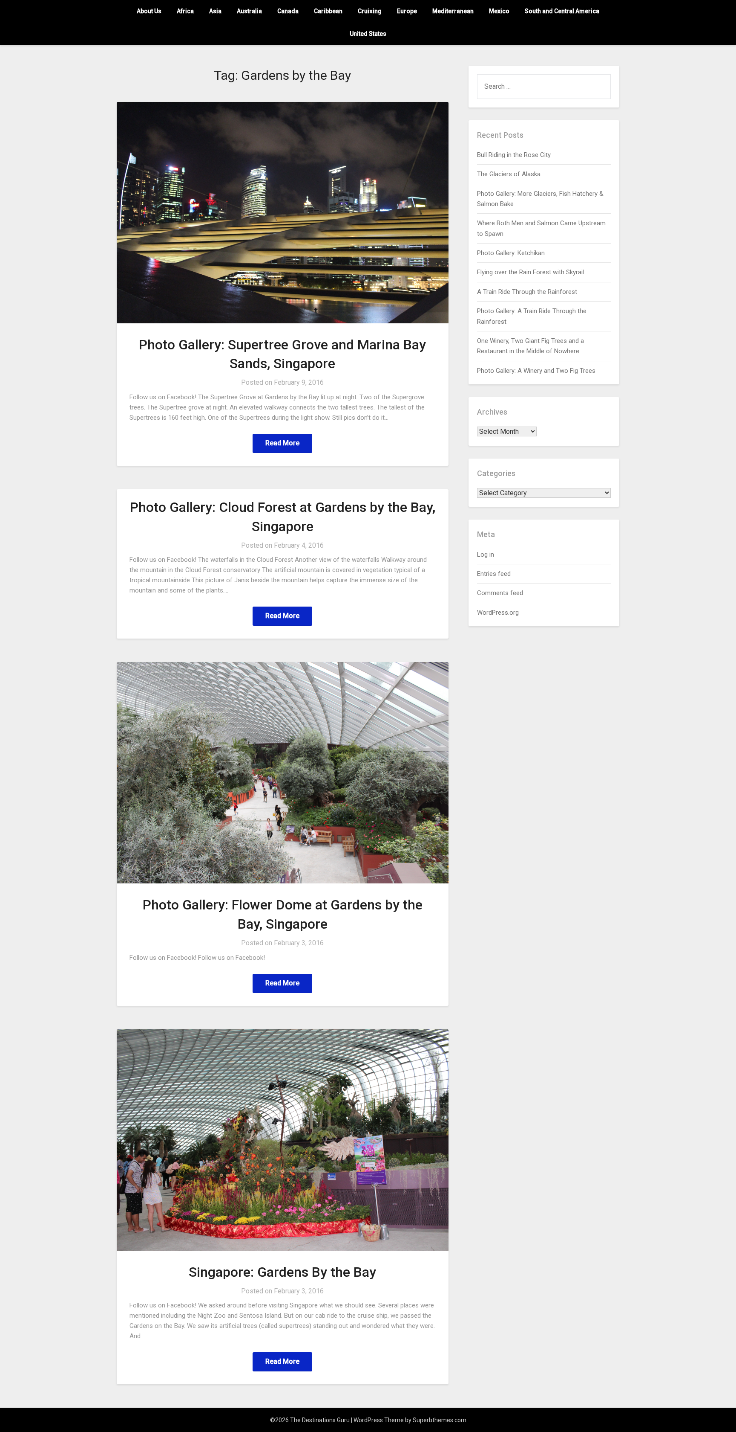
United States (368, 33)
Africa (185, 11)
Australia (249, 11)
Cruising (370, 11)
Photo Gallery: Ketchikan (511, 253)
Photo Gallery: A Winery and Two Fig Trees (536, 371)
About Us (149, 11)
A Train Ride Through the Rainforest (527, 292)
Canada (288, 11)
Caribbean (328, 11)
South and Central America (562, 11)
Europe (407, 11)
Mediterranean (453, 11)
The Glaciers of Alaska (508, 174)
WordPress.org (498, 612)
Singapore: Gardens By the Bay (282, 1272)
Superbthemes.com (439, 1420)
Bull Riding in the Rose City (514, 155)
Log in (485, 554)
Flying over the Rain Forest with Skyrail (530, 272)
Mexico (499, 11)
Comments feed (500, 593)
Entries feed (494, 574)
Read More (282, 443)
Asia (215, 11)
